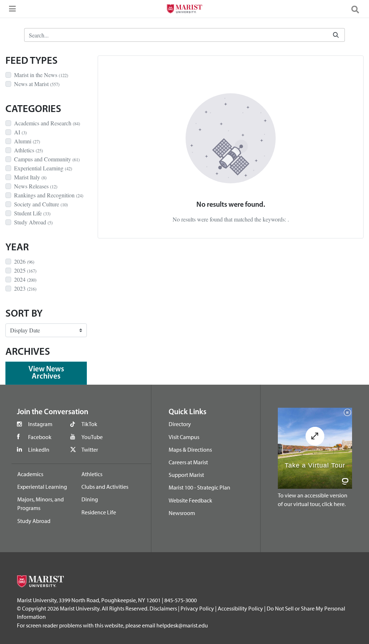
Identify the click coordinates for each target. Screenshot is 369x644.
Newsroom (182, 512)
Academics (30, 474)
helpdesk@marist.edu (182, 625)
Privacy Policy (197, 608)
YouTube (92, 436)
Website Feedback (190, 500)
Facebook (40, 436)
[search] (358, 9)
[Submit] (336, 35)
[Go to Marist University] (184, 9)
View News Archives (46, 373)
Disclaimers (163, 608)
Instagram (40, 424)
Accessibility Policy (240, 608)
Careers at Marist (188, 462)
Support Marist (186, 474)
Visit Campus (184, 436)
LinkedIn (38, 449)
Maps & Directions (190, 449)
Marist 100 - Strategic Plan (199, 487)
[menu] (11, 11)
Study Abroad (33, 520)
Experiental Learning (42, 486)
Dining (89, 499)
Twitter (89, 449)
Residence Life (98, 512)
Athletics (91, 474)
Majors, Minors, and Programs (40, 503)
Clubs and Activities (104, 486)
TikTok (89, 424)
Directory (180, 424)
